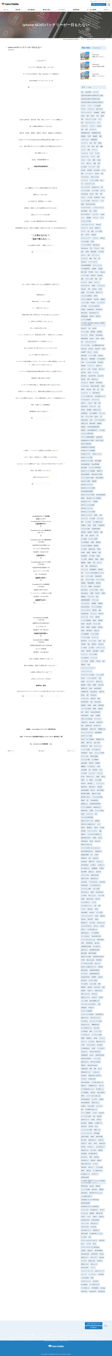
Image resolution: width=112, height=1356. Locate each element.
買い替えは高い (85, 1267)
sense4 (100, 838)
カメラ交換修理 (95, 933)
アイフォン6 (94, 658)
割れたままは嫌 (90, 960)
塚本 (97, 597)
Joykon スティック (99, 1271)
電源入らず (91, 861)
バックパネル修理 (85, 1189)
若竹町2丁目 (99, 722)
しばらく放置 (93, 984)
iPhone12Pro (84, 406)
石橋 (89, 664)
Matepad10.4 (90, 309)
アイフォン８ (97, 719)
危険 (91, 1031)
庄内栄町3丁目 (84, 692)
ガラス (100, 770)
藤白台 (87, 712)
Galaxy (90, 282)
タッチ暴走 (84, 549)
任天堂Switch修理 (85, 1203)
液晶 (94, 389)
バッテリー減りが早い (99, 420)
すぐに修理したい (85, 1288)
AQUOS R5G (84, 787)
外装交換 (100, 967)
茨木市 (82, 627)
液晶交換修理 (84, 338)
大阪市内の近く (93, 566)
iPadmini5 (96, 1157)
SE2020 (94, 328)
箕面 (86, 566)
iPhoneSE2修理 (99, 478)
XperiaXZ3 (83, 1123)
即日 (82, 123)
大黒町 (92, 542)
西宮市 (94, 620)
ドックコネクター (85, 603)
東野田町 (83, 597)
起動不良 (94, 644)
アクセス (83, 109)
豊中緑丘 (92, 383)
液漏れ (91, 780)
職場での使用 (84, 1233)
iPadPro (95, 1217)
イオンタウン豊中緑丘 (86, 296)
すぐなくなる (84, 1213)
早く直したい (84, 1052)
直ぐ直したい (95, 1174)
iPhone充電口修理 (100, 495)
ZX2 (104, 641)
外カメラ (99, 563)
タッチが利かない (85, 902)
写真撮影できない (93, 1086)
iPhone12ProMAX (95, 386)
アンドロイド (84, 258)
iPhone (83, 116)
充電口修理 (101, 705)
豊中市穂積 (96, 1133)
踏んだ (99, 1069)
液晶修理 (90, 532)
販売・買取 (84, 272)
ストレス (93, 1267)
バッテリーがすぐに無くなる (93, 1096)
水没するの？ (97, 987)
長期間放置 (92, 359)
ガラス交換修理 (93, 413)
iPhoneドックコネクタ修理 (87, 505)
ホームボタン (84, 974)
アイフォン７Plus (85, 345)
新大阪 (95, 1038)
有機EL (82, 1038)
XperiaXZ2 (94, 1189)
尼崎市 (102, 559)
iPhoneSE (83, 289)
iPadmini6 (99, 275)
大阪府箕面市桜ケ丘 (94, 974)
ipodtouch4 (84, 861)
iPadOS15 (93, 275)
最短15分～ (90, 1250)
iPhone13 (102, 272)
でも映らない (96, 1072)
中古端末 (100, 269)
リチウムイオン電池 (86, 221)
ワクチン (93, 157)
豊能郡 (94, 685)
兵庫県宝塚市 (84, 1069)
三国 (95, 906)
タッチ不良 (88, 522)
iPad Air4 (83, 372)
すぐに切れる (84, 1021)
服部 (99, 906)
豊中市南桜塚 (95, 1288)
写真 (102, 174)
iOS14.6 (97, 174)
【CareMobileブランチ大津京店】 (41, 584)
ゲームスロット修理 (86, 889)
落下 (82, 573)
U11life (96, 855)
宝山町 (102, 651)
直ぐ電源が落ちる (93, 1153)
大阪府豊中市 (98, 576)
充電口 (95, 515)
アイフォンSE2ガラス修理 (87, 478)
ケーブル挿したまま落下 (87, 963)
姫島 (100, 610)
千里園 (91, 593)
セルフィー (84, 1041)
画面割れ (103, 299)
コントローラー (92, 1274)
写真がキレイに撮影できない (88, 824)
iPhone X (83, 783)
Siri (88, 231)
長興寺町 (101, 1189)
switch (89, 372)
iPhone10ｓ (93, 695)
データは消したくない (86, 906)
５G (82, 184)
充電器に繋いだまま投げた (94, 1075)
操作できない (84, 950)
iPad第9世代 (84, 753)
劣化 (90, 1237)
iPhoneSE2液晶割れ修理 (93, 427)
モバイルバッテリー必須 (95, 1021)
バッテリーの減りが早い (87, 396)
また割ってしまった (86, 1281)
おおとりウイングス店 (90, 119)
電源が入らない (85, 1264)
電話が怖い (102, 1240)
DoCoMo (83, 170)
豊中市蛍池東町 (85, 790)
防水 (95, 143)
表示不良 (99, 1120)
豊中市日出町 (84, 1186)
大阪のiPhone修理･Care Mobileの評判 (90, 99)
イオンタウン (84, 383)
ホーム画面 (84, 167)
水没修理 (94, 269)
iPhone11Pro (84, 313)
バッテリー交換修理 (86, 319)
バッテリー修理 (93, 654)
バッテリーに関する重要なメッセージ (94, 573)
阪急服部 (100, 1150)
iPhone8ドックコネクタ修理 (88, 512)
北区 (100, 678)
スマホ (91, 617)
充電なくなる (84, 423)
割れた (90, 1143)
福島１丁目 (89, 743)
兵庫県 (96, 559)
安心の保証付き (96, 393)
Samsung (102, 1288)
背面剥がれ (84, 858)
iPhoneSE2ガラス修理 (96, 474)
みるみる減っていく (86, 1230)
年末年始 (94, 289)
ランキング (84, 282)
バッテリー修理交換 (86, 620)
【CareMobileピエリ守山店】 (41, 618)
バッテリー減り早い (92, 678)
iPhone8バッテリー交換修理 (88, 450)
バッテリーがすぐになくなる (88, 940)
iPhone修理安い (94, 800)
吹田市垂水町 (89, 943)
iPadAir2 (83, 309)
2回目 (92, 1278)
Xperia (102, 338)
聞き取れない (84, 923)
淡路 (101, 532)
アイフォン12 (91, 597)
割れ (99, 403)
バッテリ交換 (84, 661)
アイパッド (84, 586)
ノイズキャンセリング (98, 207)
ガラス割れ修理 (101, 359)
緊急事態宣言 (94, 140)
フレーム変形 (84, 1001)
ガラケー (83, 197)
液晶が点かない (85, 1062)
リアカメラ (99, 773)
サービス (83, 106)
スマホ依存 (101, 252)
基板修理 (95, 136)
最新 (82, 279)
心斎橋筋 (98, 715)
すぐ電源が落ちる (85, 1048)
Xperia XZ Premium (92, 1065)
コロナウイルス (85, 140)
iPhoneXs (96, 299)
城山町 (98, 556)
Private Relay (84, 194)
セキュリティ (95, 201)
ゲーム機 (90, 197)
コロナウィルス (85, 157)
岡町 (91, 746)
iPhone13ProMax (85, 1082)
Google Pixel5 (92, 1291)
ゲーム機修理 (95, 760)
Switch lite (83, 1075)
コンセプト (95, 92)
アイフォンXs (84, 569)
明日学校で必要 (85, 1177)
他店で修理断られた (94, 1001)
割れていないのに (85, 994)
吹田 (82, 726)
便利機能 (89, 218)
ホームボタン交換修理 (86, 546)
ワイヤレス (95, 238)
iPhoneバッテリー (97, 454)
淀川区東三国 (94, 1254)
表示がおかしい (94, 1223)
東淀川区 (96, 532)
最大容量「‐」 (91, 783)
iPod (90, 858)
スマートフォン (95, 255)
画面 (95, 403)
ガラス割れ (102, 430)
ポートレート (84, 228)
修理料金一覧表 (41, 685)
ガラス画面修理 (85, 634)
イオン (98, 824)
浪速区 (89, 563)
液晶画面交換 (84, 729)
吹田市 (89, 525)
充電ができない (95, 1103)
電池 (82, 522)
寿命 (99, 1004)
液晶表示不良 (92, 549)
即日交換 (95, 770)
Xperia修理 (84, 872)
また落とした (101, 865)
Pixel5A (83, 552)
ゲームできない (101, 1048)
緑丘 (82, 580)
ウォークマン (84, 335)
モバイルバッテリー (86, 238)
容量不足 (102, 238)
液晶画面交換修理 (85, 600)
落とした (101, 1086)
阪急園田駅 (94, 868)
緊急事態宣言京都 (96, 133)
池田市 (82, 389)
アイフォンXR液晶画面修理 (87, 437)
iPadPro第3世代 (95, 1220)
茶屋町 (82, 681)
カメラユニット (97, 746)
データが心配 (99, 1167)
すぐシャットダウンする (87, 732)
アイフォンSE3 (84, 756)
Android (99, 126)
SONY (82, 943)
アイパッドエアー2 (85, 610)
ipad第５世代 (88, 726)
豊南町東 (100, 603)
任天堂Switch (84, 885)
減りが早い (84, 328)
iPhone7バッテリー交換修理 (88, 471)
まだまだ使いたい (100, 1147)
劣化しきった (94, 1264)
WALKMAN (99, 332)
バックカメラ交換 (85, 637)
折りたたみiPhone (85, 214)
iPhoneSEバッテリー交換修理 (94, 498)
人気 (100, 279)
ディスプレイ (95, 214)
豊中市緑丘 (89, 630)
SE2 (89, 328)
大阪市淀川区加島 (99, 1055)
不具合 (92, 241)
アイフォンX (93, 614)
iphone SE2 (100, 376)
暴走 (91, 1157)
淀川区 (96, 416)
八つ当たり (84, 1079)
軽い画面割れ (84, 1284)
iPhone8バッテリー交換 (87, 461)
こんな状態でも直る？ (86, 1196)
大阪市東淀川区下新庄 (98, 957)
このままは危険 (85, 1278)
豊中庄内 (98, 899)
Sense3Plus (84, 882)
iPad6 (97, 338)
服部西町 (83, 583)
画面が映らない (97, 807)
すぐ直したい (91, 1147)
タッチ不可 (94, 1099)
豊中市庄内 (84, 641)
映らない (90, 352)
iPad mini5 (100, 644)
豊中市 (95, 296)
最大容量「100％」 (86, 797)
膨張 (100, 831)
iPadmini (100, 977)
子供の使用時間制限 (86, 265)
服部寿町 (98, 542)
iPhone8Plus (99, 383)
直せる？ (102, 1210)
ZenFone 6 (84, 1126)
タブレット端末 (89, 279)
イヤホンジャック (100, 647)
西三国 (82, 624)
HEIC (95, 258)
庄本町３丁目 (93, 729)
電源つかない (84, 359)
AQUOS (83, 827)
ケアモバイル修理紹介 (86, 299)
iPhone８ (98, 316)
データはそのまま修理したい (95, 834)
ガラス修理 (92, 518)
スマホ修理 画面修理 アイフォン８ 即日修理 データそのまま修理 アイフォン (93, 1182)
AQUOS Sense (90, 899)
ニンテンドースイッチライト (88, 668)
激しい (102, 180)
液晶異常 (94, 977)
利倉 (89, 644)
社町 (82, 712)
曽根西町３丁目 (100, 739)
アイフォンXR (96, 624)
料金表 (103, 112)
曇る (82, 1109)
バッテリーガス (97, 1031)
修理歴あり (89, 827)
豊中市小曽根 (99, 1136)
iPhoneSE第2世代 (85, 1099)
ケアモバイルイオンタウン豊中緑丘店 (90, 1247)
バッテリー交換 (85, 303)
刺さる (94, 1244)
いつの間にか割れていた (97, 1082)
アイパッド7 (102, 413)
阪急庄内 (102, 916)
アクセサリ (96, 248)
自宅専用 (83, 831)
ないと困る (84, 1237)
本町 (103, 661)
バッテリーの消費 (94, 180)
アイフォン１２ (95, 399)
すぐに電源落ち (85, 1092)
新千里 (82, 695)
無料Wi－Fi (97, 228)
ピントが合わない (85, 936)
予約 (90, 211)
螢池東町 (91, 559)
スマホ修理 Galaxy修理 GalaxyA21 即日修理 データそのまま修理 (93, 324)
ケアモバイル (91, 109)
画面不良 (83, 664)
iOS (102, 187)
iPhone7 (92, 338)
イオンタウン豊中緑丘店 (95, 467)
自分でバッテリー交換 (86, 736)
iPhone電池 (84, 467)
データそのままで (85, 399)
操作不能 (93, 1092)
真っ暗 (82, 776)
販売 (97, 146)
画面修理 (99, 423)
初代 (91, 420)
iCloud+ (92, 194)
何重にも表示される (86, 1164)
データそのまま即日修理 (87, 817)
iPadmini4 (99, 1261)
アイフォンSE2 (88, 416)
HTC (92, 855)
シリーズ (83, 150)
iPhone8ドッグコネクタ (87, 484)
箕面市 (88, 552)
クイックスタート (93, 262)
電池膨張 (90, 1123)
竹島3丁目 (101, 692)
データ (100, 119)
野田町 (82, 498)
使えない (96, 926)
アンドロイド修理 (85, 760)
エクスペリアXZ (85, 875)
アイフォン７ (91, 366)
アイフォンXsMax (99, 810)
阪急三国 (99, 1116)
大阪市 (102, 386)
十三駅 (82, 1045)
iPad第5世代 (84, 556)
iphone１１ (99, 366)
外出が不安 (93, 1227)
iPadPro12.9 (102, 1143)
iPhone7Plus (98, 702)
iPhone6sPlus (84, 593)
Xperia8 (92, 1186)
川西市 (82, 630)
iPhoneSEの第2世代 (95, 712)
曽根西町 (96, 546)
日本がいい (90, 991)
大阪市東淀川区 (99, 1014)
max (102, 389)
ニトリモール (84, 153)
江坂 (94, 1116)
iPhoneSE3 (91, 722)
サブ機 (82, 960)
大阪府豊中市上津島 (86, 946)
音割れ (96, 919)
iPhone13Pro (97, 586)
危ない (82, 1244)
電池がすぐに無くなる (86, 844)
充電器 (93, 286)
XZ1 (82, 342)
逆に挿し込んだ (85, 892)
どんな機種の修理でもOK (98, 345)
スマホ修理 (84, 306)
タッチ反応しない (85, 1035)
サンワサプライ (101, 286)
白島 (82, 576)
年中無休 (101, 868)
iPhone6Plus (84, 1193)
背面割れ (98, 1186)
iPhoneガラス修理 (85, 481)
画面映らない (84, 804)
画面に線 (93, 1160)
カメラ (103, 170)
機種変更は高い (95, 1024)
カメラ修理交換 (85, 542)
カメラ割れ (84, 895)
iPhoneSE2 (100, 362)
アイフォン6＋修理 (99, 753)
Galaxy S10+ (84, 1291)
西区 (82, 535)
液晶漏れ (94, 627)
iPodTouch (95, 858)
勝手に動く (84, 376)
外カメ (89, 1217)
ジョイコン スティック (87, 1271)
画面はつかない (85, 1018)
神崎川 (92, 1136)
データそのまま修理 (91, 362)
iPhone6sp (102, 882)
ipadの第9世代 (97, 688)
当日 (97, 116)
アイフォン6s (95, 600)
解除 (95, 163)
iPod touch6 (99, 309)
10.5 (99, 406)
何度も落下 (84, 1167)
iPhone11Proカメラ (94, 313)
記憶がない (84, 1086)
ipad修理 (83, 352)
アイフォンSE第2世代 (86, 807)
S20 (90, 770)
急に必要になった (85, 1174)
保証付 (92, 892)
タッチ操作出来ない (98, 1170)
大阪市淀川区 (84, 841)
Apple (82, 204)
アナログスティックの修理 (87, 675)
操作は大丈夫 (92, 1261)
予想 (89, 289)
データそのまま (85, 177)
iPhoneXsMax (99, 335)
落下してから (94, 1257)
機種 (101, 146)
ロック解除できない (98, 522)
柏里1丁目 (93, 698)
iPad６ (82, 651)
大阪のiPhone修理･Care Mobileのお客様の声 (92, 102)
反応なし (83, 929)
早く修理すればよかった (91, 1109)
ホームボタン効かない (86, 926)
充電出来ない (96, 1230)
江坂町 (94, 525)
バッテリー (92, 126)
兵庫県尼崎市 (84, 1055)
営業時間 (83, 136)
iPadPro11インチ (85, 1120)
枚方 (99, 163)
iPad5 (99, 641)
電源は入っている (85, 997)
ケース (98, 123)
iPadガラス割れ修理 (86, 444)
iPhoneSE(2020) (85, 1254)
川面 (91, 702)
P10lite (93, 1120)
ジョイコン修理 (100, 675)
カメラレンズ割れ (94, 590)
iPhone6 (92, 335)
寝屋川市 (89, 651)
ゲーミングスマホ (85, 187)
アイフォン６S (84, 1210)
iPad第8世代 (101, 525)
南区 (86, 129)
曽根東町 (94, 603)
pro (98, 389)
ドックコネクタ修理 (86, 709)
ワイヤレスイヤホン (86, 207)
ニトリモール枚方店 (86, 245)
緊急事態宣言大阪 (85, 133)
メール (102, 201)
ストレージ (94, 150)
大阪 (82, 92)
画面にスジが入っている (87, 821)
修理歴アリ (99, 471)
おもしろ (83, 255)
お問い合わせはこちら (98, 5)
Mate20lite (84, 355)
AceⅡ (101, 590)
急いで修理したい (85, 868)
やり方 (89, 160)
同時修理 (97, 763)
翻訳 (91, 258)
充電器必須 (84, 1007)
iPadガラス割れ (99, 440)
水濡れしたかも (101, 923)
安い (88, 800)
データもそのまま (91, 1045)
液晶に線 (89, 1170)
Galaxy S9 (96, 630)
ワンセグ (97, 153)
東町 (100, 552)
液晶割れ (83, 427)
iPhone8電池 (98, 461)
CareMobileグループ (100, 396)
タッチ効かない (96, 946)
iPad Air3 (83, 919)
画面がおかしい (85, 1257)
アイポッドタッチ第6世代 (87, 1014)
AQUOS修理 (84, 763)
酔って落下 (84, 1140)
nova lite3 (91, 912)
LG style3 (94, 369)
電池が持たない (94, 878)
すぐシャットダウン (92, 831)
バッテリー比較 (85, 275)
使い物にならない (85, 1024)
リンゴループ (84, 393)
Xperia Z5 (97, 943)
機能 (94, 160)
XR (97, 535)
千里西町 (92, 661)
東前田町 (100, 620)
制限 (96, 279)
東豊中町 (94, 552)
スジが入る (84, 1261)
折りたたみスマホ (85, 286)
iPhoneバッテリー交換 (86, 457)
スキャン (83, 160)
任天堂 (93, 1048)
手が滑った (101, 1140)
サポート (102, 190)
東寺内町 (98, 583)
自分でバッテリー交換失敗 (87, 739)
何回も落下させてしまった (95, 1193)
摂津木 (82, 1170)
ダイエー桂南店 (85, 241)
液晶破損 (89, 410)
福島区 (82, 743)
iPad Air (83, 678)
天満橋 (89, 705)
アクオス (83, 909)
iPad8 (103, 349)
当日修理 (83, 1250)
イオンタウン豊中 (89, 580)
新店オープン (99, 292)
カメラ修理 (84, 773)
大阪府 (87, 252)
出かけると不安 (85, 1227)
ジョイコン (95, 372)
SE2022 (103, 776)
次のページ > (71, 751)
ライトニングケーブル (86, 1133)
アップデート (84, 143)
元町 (94, 563)
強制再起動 (93, 252)
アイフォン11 (84, 518)
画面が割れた (98, 851)
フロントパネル (85, 1223)
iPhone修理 (88, 92)
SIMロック (89, 163)
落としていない (92, 895)
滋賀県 (82, 292)
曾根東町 (94, 481)
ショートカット (89, 174)
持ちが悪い (99, 1045)
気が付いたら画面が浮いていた (88, 967)
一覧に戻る (41, 751)
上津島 (94, 705)
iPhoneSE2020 (84, 865)
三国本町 (97, 617)
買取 (93, 146)
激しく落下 (93, 1150)
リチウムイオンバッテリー (87, 224)
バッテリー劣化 (89, 576)
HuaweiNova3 (93, 692)
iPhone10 (100, 614)
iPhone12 (89, 389)
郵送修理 (83, 987)
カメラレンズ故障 (93, 539)
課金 (82, 252)
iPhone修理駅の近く (92, 430)
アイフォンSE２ (92, 641)
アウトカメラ (92, 406)
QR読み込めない (85, 933)
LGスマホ (83, 369)
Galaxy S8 (97, 349)
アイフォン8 (100, 518)
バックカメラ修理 (85, 749)
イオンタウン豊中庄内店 (87, 433)
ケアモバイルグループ (90, 342)
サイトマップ (64, 1341)
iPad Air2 (97, 593)
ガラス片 (89, 1244)
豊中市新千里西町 (85, 793)
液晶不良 (100, 709)
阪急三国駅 (84, 953)
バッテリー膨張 (92, 355)
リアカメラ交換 (94, 634)
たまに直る (92, 923)
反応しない (101, 369)
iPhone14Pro (84, 590)
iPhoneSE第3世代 (85, 1103)
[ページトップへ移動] (105, 1325)
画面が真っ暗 (99, 1213)
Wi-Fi (82, 235)
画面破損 (97, 821)
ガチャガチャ (93, 129)
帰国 (103, 987)
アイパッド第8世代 (85, 1113)
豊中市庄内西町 (94, 756)
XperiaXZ (98, 872)
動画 (82, 174)
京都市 (102, 116)
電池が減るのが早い (86, 838)
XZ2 (96, 814)
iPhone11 (91, 349)
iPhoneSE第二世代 (96, 936)
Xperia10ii (101, 1113)
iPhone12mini (96, 245)
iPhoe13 (101, 1254)
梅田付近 (83, 430)
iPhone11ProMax (85, 607)
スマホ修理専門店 (85, 269)
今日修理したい (98, 1123)
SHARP (82, 899)
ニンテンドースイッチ (86, 671)
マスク (82, 163)
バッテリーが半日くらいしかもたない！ (90, 848)
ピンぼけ (94, 1113)
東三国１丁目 (97, 726)
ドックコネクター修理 (86, 1130)
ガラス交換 (92, 556)
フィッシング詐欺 (85, 201)
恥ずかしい (91, 1167)
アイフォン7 (84, 654)
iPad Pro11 (94, 997)
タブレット (96, 282)
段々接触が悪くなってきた (96, 1233)
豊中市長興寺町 (98, 1250)
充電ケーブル (97, 1130)
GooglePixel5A (84, 614)
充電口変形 (98, 960)
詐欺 (98, 167)
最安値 (82, 800)
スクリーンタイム (97, 265)
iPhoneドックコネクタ (86, 515)
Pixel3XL (83, 379)
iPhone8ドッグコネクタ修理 (88, 488)
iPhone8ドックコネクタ (87, 508)
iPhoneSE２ (96, 1281)
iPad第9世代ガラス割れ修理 (88, 447)
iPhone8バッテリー (86, 454)
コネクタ (90, 403)
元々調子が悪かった (92, 929)
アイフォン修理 (85, 332)
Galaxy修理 (84, 770)
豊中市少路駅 (100, 790)
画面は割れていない (86, 1072)
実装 (97, 194)
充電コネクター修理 (86, 957)
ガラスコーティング (90, 123)
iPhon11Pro (84, 980)
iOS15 (103, 197)
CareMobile (97, 197)
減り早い (93, 790)
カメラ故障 (84, 539)
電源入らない (99, 681)
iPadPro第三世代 (85, 1220)
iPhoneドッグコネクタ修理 (87, 495)
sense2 (102, 926)
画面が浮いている (100, 1041)
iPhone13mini (84, 248)
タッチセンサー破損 (97, 1035)
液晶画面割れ (93, 569)
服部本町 (83, 685)
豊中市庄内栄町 (92, 953)
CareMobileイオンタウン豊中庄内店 (90, 1200)
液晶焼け (83, 1065)
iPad (82, 129)
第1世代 (101, 997)
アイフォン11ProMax (96, 607)
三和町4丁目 (84, 722)
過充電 (94, 838)
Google (102, 214)
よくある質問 (97, 106)
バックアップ (84, 180)
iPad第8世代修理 (96, 529)
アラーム (83, 231)
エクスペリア (90, 814)
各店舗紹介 (96, 112)
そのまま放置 (91, 1106)
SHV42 (96, 909)
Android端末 (84, 211)
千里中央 (98, 661)
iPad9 (90, 688)
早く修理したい (100, 1089)
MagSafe (94, 235)
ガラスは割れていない (86, 1028)
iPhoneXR (89, 624)
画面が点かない (98, 991)
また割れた (93, 865)
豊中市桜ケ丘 (84, 746)
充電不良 (91, 763)
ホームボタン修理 (85, 529)
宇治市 (89, 136)
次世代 (95, 211)
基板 (100, 136)
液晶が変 (90, 987)
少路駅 (91, 810)
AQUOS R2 (90, 909)
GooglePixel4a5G (85, 977)
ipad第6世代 (84, 413)
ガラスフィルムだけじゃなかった (89, 1240)
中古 (89, 146)
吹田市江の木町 (95, 875)
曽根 (91, 1069)
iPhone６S (91, 1007)
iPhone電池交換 (95, 464)
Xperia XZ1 (101, 685)
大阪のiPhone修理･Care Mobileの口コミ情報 (92, 95)
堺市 (82, 119)
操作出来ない (92, 787)
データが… (95, 1164)
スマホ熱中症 (84, 1031)
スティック (84, 1274)
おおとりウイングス (90, 184)
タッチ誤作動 (98, 780)
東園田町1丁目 (101, 729)
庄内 (82, 416)
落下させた (94, 994)
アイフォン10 (84, 617)
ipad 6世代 (97, 743)
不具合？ (83, 1217)
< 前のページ (10, 751)
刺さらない (97, 963)
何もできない (84, 1157)
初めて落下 (90, 919)
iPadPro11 (101, 1217)
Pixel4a (83, 410)
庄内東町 (95, 501)
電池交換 (93, 332)
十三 (101, 416)
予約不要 (91, 272)
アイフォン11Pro (100, 580)
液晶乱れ (99, 1160)
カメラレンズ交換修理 (86, 1011)
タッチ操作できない (94, 1284)
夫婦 (89, 255)
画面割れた (89, 1038)
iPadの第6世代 (84, 715)
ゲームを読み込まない (95, 885)
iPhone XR (97, 841)
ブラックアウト (90, 681)
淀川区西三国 (101, 1291)
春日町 (98, 549)
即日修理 (89, 170)
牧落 (99, 698)
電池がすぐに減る (96, 793)
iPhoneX (92, 316)
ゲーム (82, 218)
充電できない (95, 379)
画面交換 (83, 366)
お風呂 (82, 814)
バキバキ (94, 902)
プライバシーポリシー (86, 112)
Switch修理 (95, 651)
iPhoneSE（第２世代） (95, 1052)
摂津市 (82, 780)
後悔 (99, 984)
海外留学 (83, 991)
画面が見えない (92, 1140)
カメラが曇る (84, 984)
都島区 (103, 593)
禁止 (103, 248)
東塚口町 (100, 569)
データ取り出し (91, 766)
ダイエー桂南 (95, 190)
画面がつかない (97, 410)
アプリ (102, 218)
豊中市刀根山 (84, 970)
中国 (101, 194)
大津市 (100, 289)
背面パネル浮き (85, 878)
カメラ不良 (91, 1041)
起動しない (91, 872)
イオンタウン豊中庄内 (94, 306)
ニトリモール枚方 (85, 190)
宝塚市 (89, 685)
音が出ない (84, 262)
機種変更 (83, 766)
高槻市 (88, 627)
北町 (88, 695)
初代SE (96, 827)
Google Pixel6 (92, 1079)
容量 (89, 150)
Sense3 (91, 1055)
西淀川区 (94, 610)
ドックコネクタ (100, 303)
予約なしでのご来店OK (86, 719)
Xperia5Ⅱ (92, 535)
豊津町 (90, 586)
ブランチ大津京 (90, 292)
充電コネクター (90, 776)
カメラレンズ (95, 637)
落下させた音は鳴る (95, 1062)
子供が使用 (101, 1274)
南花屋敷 (83, 705)
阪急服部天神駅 (85, 855)
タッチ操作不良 (85, 658)
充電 (88, 379)
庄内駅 (97, 776)
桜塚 (95, 1069)
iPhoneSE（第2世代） (86, 1058)
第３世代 (83, 1147)
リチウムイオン (85, 698)
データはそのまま (93, 882)
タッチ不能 (84, 559)
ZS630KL (91, 1126)
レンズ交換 (84, 647)
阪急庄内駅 (92, 423)
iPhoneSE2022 (99, 892)
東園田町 (83, 563)
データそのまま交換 (97, 797)
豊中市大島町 (100, 940)
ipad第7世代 (99, 437)
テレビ (91, 153)
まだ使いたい (99, 861)
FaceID (98, 160)
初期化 (99, 143)
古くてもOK (101, 895)
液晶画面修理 (84, 316)
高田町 (94, 709)
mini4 (98, 766)
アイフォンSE (97, 1058)
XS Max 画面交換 (85, 474)
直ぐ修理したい (85, 1160)
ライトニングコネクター (87, 916)
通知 (98, 157)
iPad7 (82, 362)
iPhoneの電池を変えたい (87, 851)
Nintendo (101, 1257)
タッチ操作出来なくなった (87, 1089)
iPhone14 (98, 224)
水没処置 (101, 1099)
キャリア (83, 146)
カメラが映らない (96, 749)
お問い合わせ (99, 109)
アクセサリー (84, 126)
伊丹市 (82, 1096)
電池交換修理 (91, 583)
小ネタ (96, 272)
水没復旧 (83, 1106)
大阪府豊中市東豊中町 (95, 804)
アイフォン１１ (100, 783)
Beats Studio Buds (90, 204)
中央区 (92, 715)
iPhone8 (93, 303)
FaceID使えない (94, 1210)
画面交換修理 (98, 732)
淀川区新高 (84, 1153)
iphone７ (83, 403)
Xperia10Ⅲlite (92, 376)
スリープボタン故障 (86, 1116)
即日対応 (100, 627)
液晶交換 (83, 532)
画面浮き (83, 834)
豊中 (82, 566)
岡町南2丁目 (84, 688)
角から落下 (96, 1028)
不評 (91, 248)
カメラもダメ (99, 1106)
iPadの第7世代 (84, 702)
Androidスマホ (95, 187)
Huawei (96, 352)
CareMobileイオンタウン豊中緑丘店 (90, 1206)
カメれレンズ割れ (93, 980)
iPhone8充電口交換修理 (87, 491)
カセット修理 (96, 889)
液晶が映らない (85, 1150)
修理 (88, 116)
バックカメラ (92, 773)
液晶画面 (100, 787)
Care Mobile (97, 170)
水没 (91, 143)
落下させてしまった (95, 1018)
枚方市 (92, 116)
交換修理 (83, 525)
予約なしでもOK (95, 177)
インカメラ (102, 1038)
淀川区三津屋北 (85, 1136)
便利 (92, 231)
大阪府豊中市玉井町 (94, 950)
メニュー (90, 106)
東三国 (91, 841)
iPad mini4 (84, 349)
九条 (86, 535)
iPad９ (91, 753)
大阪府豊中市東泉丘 (94, 970)
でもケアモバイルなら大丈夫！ (88, 1004)
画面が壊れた (84, 810)
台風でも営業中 (101, 1092)
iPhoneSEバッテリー (86, 501)
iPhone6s (100, 355)
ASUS (96, 1126)
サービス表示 (99, 912)
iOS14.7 (87, 235)
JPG (99, 258)
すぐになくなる (85, 386)
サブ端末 (102, 827)
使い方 (91, 228)
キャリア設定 (99, 231)
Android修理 (84, 912)
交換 (100, 515)
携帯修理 (92, 1213)
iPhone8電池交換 (85, 464)
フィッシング (92, 167)
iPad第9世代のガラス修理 (87, 440)
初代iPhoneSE (84, 420)
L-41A (89, 369)
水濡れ (96, 916)
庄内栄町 (83, 644)
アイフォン (95, 218)
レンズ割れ (91, 647)
